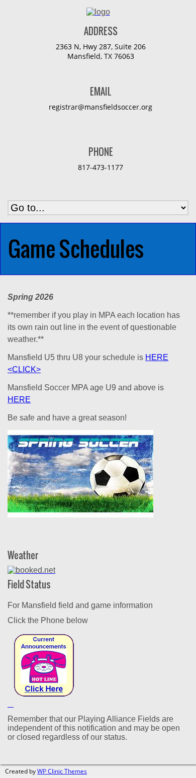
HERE (19, 399)
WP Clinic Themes (62, 771)
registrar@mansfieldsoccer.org (100, 107)
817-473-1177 (100, 167)
